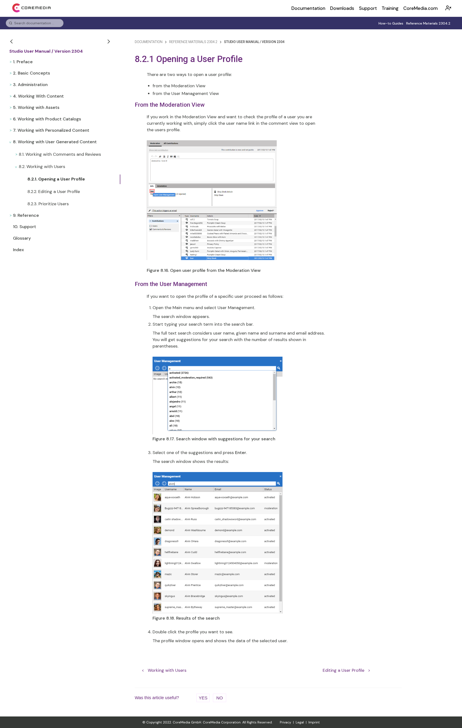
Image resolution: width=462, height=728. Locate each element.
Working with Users (167, 670)
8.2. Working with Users (42, 166)
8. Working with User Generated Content (55, 142)
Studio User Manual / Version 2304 (46, 51)
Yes (203, 698)
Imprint (314, 722)
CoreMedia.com (420, 8)
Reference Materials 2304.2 (428, 23)
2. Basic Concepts (31, 73)
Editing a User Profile (343, 670)
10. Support (24, 227)
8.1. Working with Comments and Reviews (60, 154)
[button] (12, 41)
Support (368, 8)
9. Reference (26, 215)
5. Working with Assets (36, 107)
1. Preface (23, 62)
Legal (300, 722)
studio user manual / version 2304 (254, 42)
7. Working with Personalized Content (51, 130)
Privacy (285, 722)
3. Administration (30, 84)
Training (390, 8)
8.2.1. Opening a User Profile (56, 179)
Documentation (308, 8)
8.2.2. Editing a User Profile (53, 191)
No (219, 698)
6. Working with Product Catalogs (47, 119)
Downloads (342, 8)
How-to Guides (391, 23)
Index (18, 250)
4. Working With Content (38, 96)
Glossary (22, 238)
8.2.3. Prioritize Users (48, 204)
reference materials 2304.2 (193, 42)
